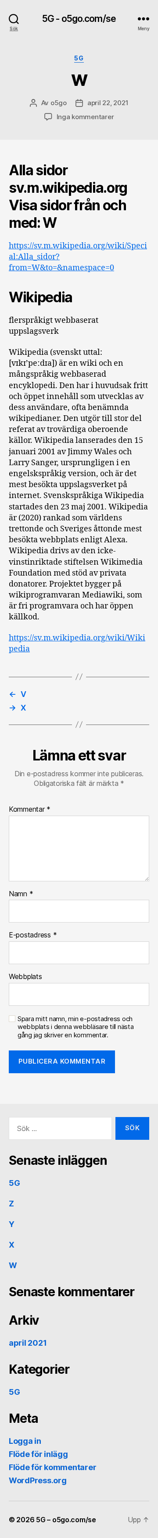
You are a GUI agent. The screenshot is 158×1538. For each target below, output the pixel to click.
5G (78, 58)
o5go (58, 103)
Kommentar (29, 809)
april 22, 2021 (107, 103)
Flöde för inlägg (38, 1454)
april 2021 (28, 1342)
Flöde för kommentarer (52, 1467)
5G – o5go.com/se (66, 1519)
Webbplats (25, 977)
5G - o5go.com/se (79, 18)
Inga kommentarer (85, 117)
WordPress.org (38, 1480)
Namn (21, 894)
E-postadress (33, 935)
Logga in (25, 1441)
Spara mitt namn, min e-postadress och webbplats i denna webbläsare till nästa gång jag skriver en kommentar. (75, 1027)
